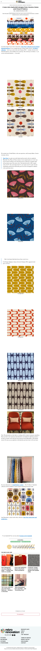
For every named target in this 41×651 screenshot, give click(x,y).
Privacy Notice (25, 639)
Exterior (3, 641)
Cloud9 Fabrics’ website (17, 485)
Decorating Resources (17, 5)
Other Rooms (4, 643)
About (23, 631)
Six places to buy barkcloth (25, 536)
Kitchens (3, 637)
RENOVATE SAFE (25, 629)
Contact (23, 643)
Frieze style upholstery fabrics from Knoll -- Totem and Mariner (20, 569)
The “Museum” (25, 634)
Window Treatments (27, 5)
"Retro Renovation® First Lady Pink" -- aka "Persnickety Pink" (20, 589)
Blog (22, 632)
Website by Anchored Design (29, 647)
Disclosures (24, 641)
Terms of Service (26, 637)
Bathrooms (4, 639)
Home (11, 5)
